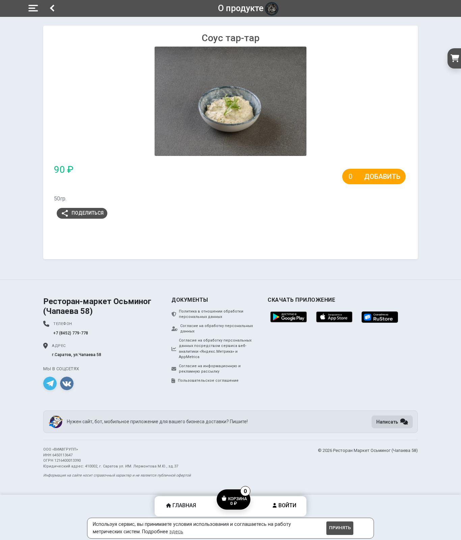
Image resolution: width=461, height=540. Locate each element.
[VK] (67, 383)
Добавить (382, 176)
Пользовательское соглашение (208, 380)
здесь (176, 532)
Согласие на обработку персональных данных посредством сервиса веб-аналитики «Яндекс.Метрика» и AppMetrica (215, 348)
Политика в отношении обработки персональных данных (211, 314)
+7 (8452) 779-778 (70, 333)
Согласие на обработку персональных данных (216, 329)
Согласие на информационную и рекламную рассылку (210, 369)
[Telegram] (50, 383)
